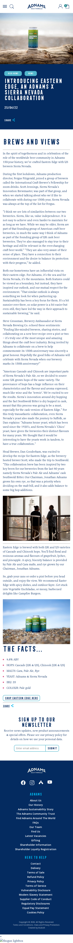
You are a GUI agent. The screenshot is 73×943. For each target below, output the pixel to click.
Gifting (35, 840)
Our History (36, 805)
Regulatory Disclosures (35, 903)
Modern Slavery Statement (35, 894)
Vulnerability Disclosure (35, 890)
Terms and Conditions (23, 925)
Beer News (13, 73)
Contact (36, 863)
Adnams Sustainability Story (36, 809)
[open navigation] (5, 6)
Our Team (35, 827)
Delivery (36, 868)
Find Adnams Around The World (35, 818)
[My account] (60, 6)
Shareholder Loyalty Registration (35, 849)
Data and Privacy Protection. (47, 925)
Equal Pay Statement (36, 908)
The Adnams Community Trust (35, 813)
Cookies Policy (35, 912)
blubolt (41, 927)
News (30, 73)
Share (7, 120)
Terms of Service (35, 885)
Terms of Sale (35, 872)
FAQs (36, 822)
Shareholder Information (35, 844)
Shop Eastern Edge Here (21, 698)
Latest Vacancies (35, 836)
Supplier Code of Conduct (36, 899)
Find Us (35, 831)
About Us (35, 800)
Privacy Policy (35, 881)
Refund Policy (35, 877)
